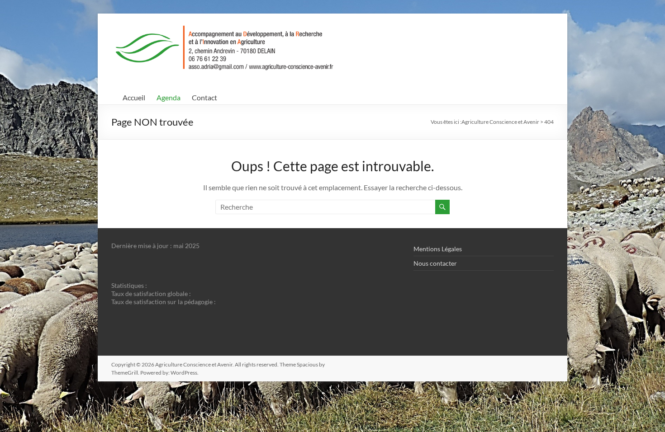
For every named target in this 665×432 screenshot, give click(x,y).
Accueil (134, 97)
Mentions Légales (437, 249)
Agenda (168, 97)
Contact (204, 97)
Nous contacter (435, 263)
